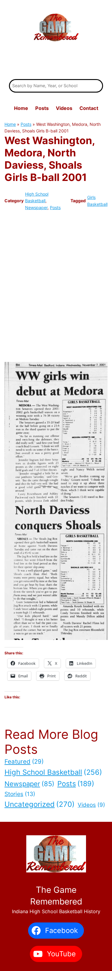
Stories (19, 794)
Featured (24, 761)
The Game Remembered (56, 61)
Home (10, 124)
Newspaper (36, 207)
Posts (26, 124)
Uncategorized (39, 804)
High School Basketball (53, 772)
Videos (91, 804)
